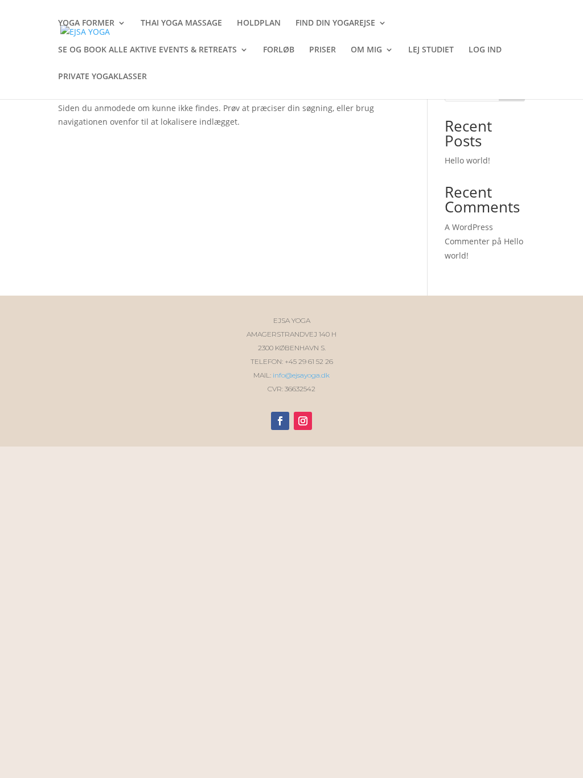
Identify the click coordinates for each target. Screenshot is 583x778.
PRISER (322, 50)
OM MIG (366, 50)
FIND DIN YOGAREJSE (335, 23)
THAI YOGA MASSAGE (181, 23)
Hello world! (467, 160)
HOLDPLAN (259, 23)
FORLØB (278, 50)
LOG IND (485, 50)
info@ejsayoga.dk (301, 375)
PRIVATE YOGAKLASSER (102, 76)
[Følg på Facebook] (280, 421)
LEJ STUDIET (431, 50)
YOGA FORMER (86, 23)
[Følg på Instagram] (303, 421)
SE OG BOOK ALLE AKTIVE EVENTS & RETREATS (147, 50)
